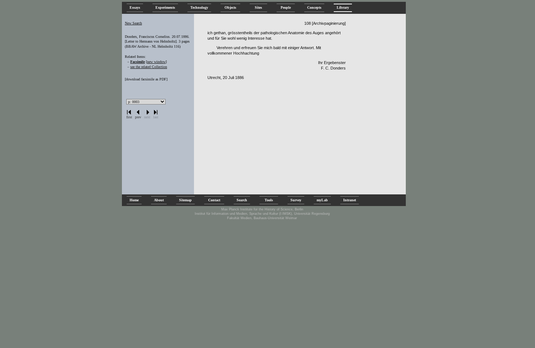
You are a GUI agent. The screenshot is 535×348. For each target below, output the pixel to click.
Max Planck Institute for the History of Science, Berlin (262, 209)
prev (138, 117)
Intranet (349, 200)
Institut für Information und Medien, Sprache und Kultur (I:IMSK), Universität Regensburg (262, 213)
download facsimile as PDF (146, 79)
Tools (268, 200)
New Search (133, 23)
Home (134, 200)
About (159, 200)
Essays (135, 7)
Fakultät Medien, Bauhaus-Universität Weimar (262, 218)
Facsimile (137, 62)
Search (242, 200)
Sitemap (185, 200)
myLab (322, 200)
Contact (214, 200)
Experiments (165, 7)
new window (156, 62)
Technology (199, 7)
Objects (230, 7)
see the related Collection (148, 67)
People (286, 7)
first (129, 117)
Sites (258, 7)
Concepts (314, 7)
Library (343, 7)
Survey (295, 200)
